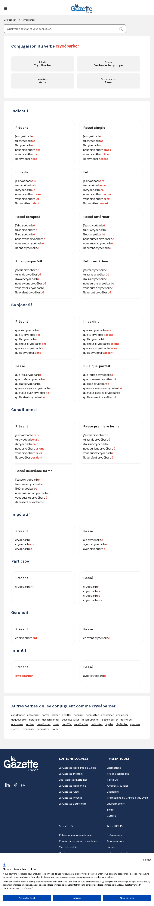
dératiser (34, 719)
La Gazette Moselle (71, 797)
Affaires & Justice (118, 785)
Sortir (110, 809)
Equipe (111, 847)
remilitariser (81, 724)
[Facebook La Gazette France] (15, 785)
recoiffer (67, 724)
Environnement (116, 803)
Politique (112, 779)
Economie (113, 791)
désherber (126, 719)
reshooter (97, 724)
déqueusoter (19, 719)
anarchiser (33, 714)
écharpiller (43, 728)
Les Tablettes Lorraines (73, 779)
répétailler (122, 724)
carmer (55, 714)
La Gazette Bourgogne (73, 803)
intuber (30, 724)
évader (55, 728)
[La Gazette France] (81, 8)
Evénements (114, 835)
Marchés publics (69, 847)
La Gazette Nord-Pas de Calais (77, 767)
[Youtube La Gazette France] (24, 785)
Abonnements (115, 841)
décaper (78, 714)
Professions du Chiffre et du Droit (127, 797)
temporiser (27, 728)
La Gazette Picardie (71, 773)
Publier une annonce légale (75, 835)
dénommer (107, 714)
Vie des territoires (118, 773)
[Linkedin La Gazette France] (7, 785)
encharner (17, 724)
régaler (109, 724)
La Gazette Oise (69, 791)
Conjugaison (10, 19)
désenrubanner (91, 719)
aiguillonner (18, 714)
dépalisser (122, 714)
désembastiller (70, 719)
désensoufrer (110, 719)
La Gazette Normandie (72, 785)
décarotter (92, 714)
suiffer (15, 728)
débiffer (66, 714)
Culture (111, 815)
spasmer (135, 724)
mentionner (44, 724)
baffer (45, 714)
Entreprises (114, 767)
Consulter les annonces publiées (79, 841)
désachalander (50, 719)
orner (56, 724)
